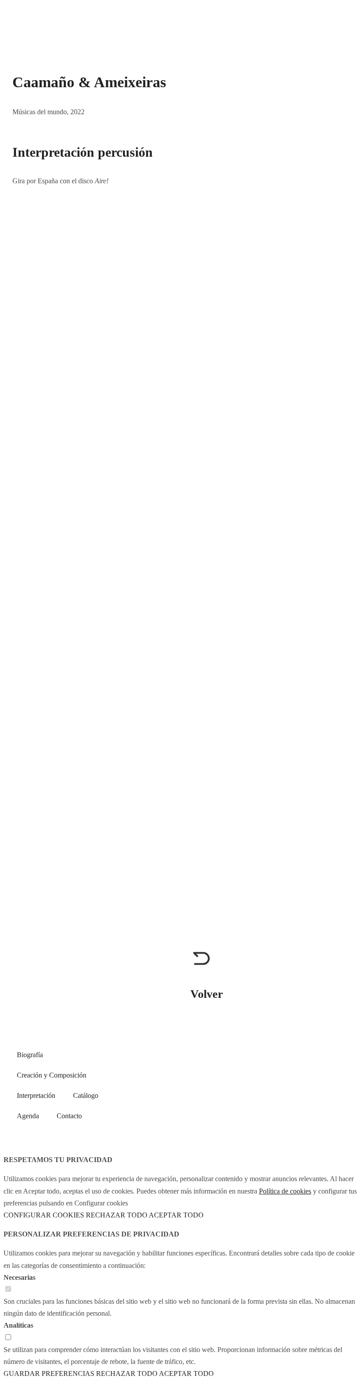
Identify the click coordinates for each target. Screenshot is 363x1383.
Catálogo (85, 1095)
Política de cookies (317, 1103)
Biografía (30, 1054)
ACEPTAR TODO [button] (176, 1215)
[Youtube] (256, 1073)
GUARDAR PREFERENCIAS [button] (49, 1373)
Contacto (69, 1116)
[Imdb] (328, 1073)
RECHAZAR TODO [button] (116, 1215)
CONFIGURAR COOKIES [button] (44, 1215)
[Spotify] (304, 1073)
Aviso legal (261, 1103)
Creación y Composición (51, 1075)
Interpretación (36, 1095)
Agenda (28, 1116)
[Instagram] (280, 1073)
